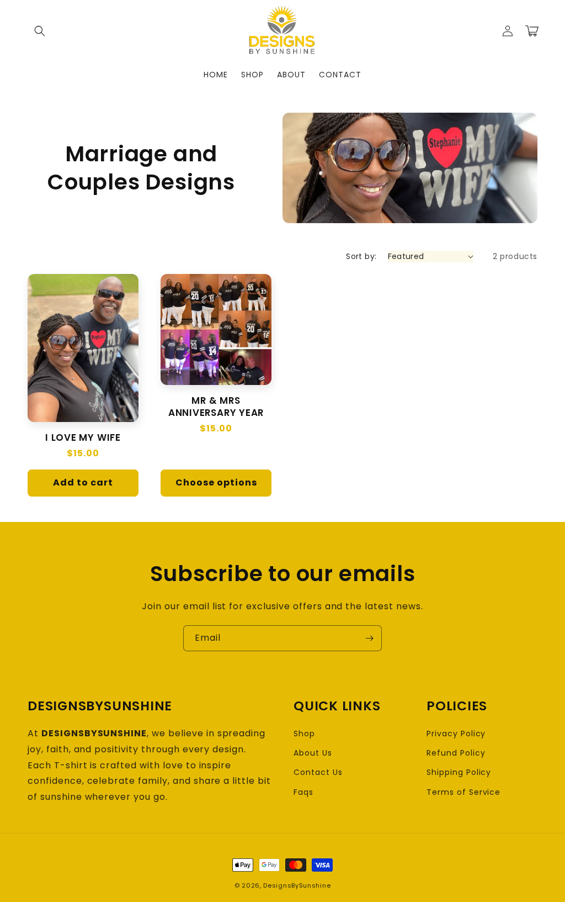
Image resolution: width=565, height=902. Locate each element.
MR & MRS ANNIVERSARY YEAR (216, 406)
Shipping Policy (459, 772)
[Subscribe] (369, 638)
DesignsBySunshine (297, 885)
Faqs (303, 792)
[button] (40, 31)
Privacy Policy (456, 733)
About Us (313, 752)
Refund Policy (456, 752)
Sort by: (361, 256)
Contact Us (318, 772)
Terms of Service (463, 792)
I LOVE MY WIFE (83, 437)
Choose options (216, 482)
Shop (304, 733)
